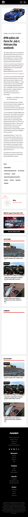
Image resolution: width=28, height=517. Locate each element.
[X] (18, 449)
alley (6, 33)
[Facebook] (11, 449)
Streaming (14, 479)
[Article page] (14, 250)
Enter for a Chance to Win (14, 231)
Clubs (14, 468)
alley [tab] (5, 196)
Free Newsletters (14, 481)
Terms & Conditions (14, 437)
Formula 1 (14, 459)
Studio (14, 491)
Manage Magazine (14, 482)
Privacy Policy (14, 439)
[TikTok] (14, 449)
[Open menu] (24, 2)
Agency (14, 493)
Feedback (14, 443)
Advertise (14, 489)
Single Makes (14, 472)
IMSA (14, 461)
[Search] (21, 2)
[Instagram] (16, 449)
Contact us (14, 441)
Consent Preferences (14, 445)
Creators (13, 495)
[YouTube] (9, 449)
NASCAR (14, 457)
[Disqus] (14, 333)
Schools (14, 470)
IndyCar (14, 455)
